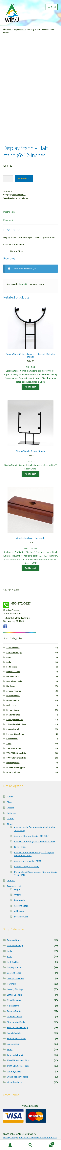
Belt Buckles (11, 667)
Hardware (10, 686)
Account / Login (14, 886)
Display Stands (20, 29)
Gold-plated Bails (14, 681)
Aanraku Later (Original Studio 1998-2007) (34, 841)
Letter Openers (13, 695)
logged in (23, 284)
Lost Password (21, 916)
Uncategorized (12, 762)
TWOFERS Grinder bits (16, 758)
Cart (47, 1143)
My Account (10, 1145)
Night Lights (11, 705)
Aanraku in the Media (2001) (27, 861)
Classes (10, 807)
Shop (9, 802)
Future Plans (20, 846)
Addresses (19, 911)
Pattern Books (12, 710)
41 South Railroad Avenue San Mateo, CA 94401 (16, 619)
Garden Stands (13, 676)
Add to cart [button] (30, 386)
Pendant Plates (13, 714)
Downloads (19, 900)
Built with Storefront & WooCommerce (38, 1137)
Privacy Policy (10, 1137)
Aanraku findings (14, 652)
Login (17, 889)
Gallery (10, 818)
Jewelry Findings (13, 691)
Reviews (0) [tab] (8, 220)
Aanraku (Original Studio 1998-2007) (31, 836)
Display (11, 198)
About (10, 824)
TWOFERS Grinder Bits (16, 753)
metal (18, 198)
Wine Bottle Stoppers (15, 767)
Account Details (22, 905)
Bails (8, 657)
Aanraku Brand (12, 647)
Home (9, 29)
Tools (8, 743)
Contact (11, 880)
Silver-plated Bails (14, 719)
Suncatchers (12, 738)
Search (30, 1145)
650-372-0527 (21, 603)
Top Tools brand (13, 748)
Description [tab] (9, 211)
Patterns (11, 813)
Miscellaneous (12, 700)
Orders (17, 894)
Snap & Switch (12, 729)
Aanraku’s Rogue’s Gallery (26, 866)
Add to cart (23, 178)
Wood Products (13, 772)
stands (25, 198)
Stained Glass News (15, 734)
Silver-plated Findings (16, 724)
